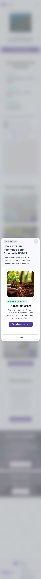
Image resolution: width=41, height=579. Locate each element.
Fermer (20, 337)
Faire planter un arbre (20, 324)
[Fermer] (36, 241)
